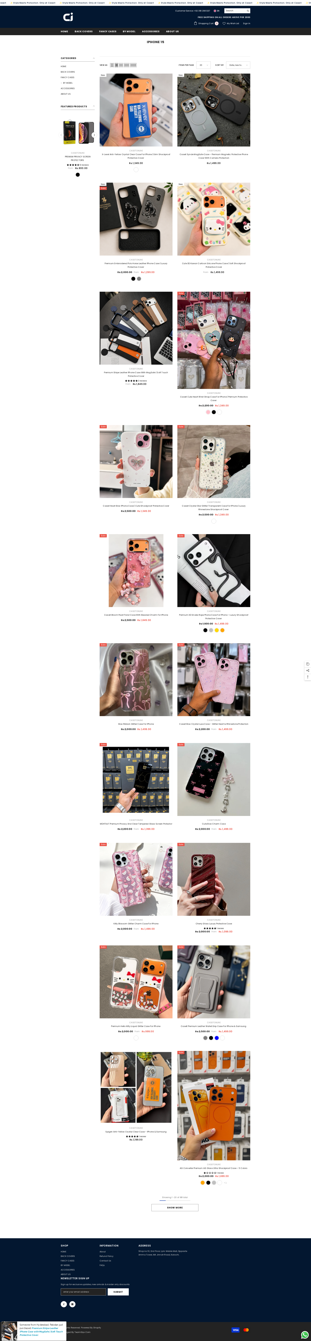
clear (136, 169)
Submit (118, 1292)
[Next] (94, 135)
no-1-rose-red (65, 174)
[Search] (237, 10)
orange (222, 630)
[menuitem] (78, 66)
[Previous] (61, 135)
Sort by (219, 65)
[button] (112, 65)
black (133, 278)
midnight (219, 1182)
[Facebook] (64, 1304)
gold (216, 630)
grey (139, 278)
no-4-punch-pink (71, 174)
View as (104, 65)
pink (208, 412)
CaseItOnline (78, 153)
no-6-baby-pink (83, 174)
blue (216, 1038)
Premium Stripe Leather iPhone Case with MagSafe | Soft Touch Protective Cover (40, 1326)
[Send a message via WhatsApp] (304, 1334)
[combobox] (234, 10)
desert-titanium (219, 412)
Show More (175, 1207)
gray (205, 1038)
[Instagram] (72, 1304)
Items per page (186, 65)
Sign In (246, 23)
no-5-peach (77, 174)
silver (211, 630)
